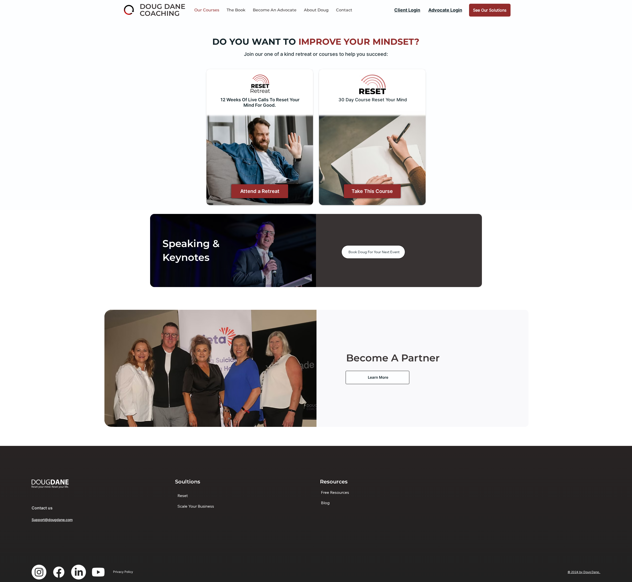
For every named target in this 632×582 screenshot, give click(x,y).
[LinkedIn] (78, 572)
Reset (183, 495)
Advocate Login (445, 10)
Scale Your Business (196, 506)
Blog (325, 502)
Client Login (407, 10)
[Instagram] (39, 572)
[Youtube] (98, 572)
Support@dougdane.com (52, 520)
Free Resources (335, 492)
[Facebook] (58, 572)
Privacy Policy (123, 572)
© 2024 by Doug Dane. (584, 572)
